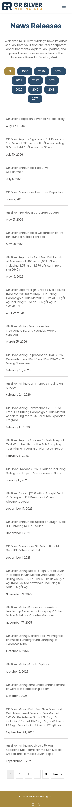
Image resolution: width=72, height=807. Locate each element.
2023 (19, 80)
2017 (35, 99)
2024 (58, 71)
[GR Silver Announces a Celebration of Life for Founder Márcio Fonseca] (36, 238)
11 (46, 774)
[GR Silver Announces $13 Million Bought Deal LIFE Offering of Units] (36, 551)
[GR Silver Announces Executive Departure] (36, 195)
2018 (51, 90)
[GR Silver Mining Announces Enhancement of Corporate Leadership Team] (36, 690)
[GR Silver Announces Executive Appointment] (36, 173)
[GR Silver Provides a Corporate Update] (36, 216)
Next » (57, 774)
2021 (52, 80)
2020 (19, 90)
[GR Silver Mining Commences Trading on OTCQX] (36, 389)
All (9, 71)
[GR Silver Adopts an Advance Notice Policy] (36, 122)
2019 (35, 90)
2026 (24, 71)
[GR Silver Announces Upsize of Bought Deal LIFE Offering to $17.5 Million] (36, 527)
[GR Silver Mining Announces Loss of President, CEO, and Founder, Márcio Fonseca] (36, 333)
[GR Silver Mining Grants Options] (36, 667)
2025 (41, 71)
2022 (35, 80)
